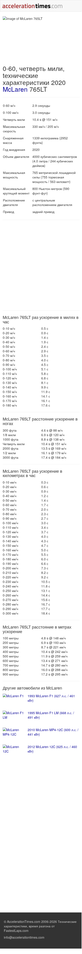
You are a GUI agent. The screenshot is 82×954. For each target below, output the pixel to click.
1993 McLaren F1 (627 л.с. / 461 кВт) (51, 698)
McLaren (15, 89)
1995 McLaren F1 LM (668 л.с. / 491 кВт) (51, 715)
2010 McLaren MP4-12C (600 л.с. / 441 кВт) (53, 732)
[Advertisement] (41, 265)
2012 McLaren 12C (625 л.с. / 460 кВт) (52, 748)
